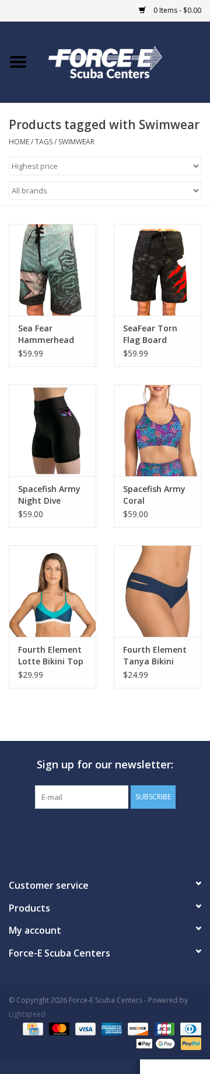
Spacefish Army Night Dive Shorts (49, 495)
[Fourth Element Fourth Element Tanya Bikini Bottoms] (157, 591)
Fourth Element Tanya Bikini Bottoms (155, 655)
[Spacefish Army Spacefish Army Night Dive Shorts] (52, 430)
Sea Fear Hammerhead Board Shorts (46, 334)
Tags (43, 142)
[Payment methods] (31, 1029)
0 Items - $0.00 (176, 10)
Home (19, 142)
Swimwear (76, 142)
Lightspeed (27, 1014)
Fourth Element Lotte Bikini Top (50, 655)
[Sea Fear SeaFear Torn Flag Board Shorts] (157, 270)
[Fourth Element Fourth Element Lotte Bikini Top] (52, 591)
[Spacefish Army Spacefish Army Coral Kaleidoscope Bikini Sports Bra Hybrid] (157, 430)
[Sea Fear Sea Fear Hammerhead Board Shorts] (52, 270)
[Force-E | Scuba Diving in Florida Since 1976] (123, 61)
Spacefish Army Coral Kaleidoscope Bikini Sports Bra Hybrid (157, 495)
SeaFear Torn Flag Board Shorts (150, 334)
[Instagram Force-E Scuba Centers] (147, 832)
